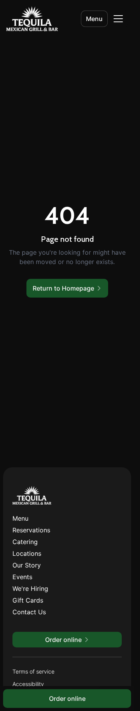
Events (22, 577)
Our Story (26, 565)
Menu (94, 19)
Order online (67, 698)
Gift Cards (27, 600)
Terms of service (33, 671)
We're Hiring (30, 588)
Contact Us (29, 612)
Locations (26, 553)
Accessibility (28, 684)
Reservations (31, 530)
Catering (25, 542)
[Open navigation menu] (118, 19)
